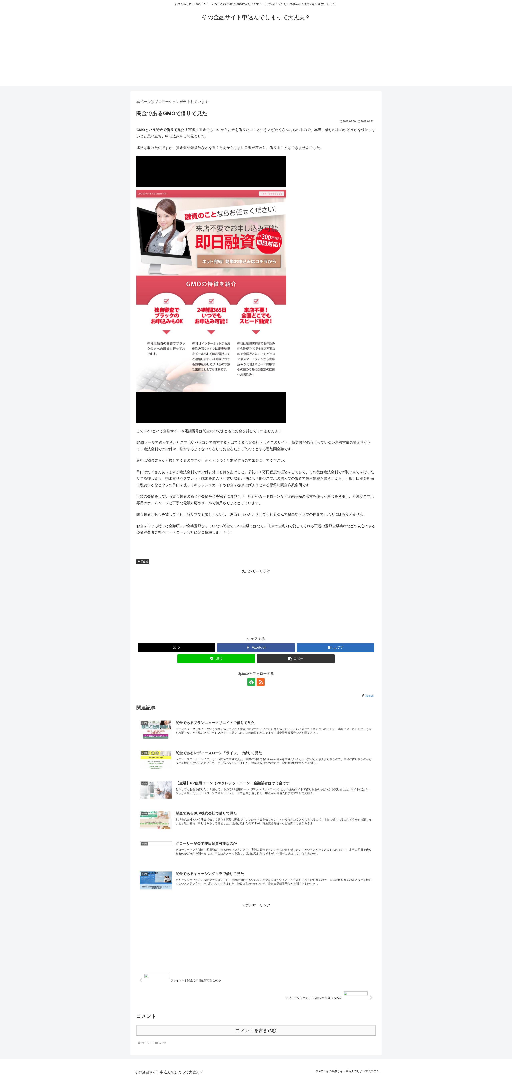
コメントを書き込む (256, 1030)
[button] (296, 658)
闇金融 (144, 561)
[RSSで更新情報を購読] (261, 682)
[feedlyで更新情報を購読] (251, 682)
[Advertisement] (256, 58)
